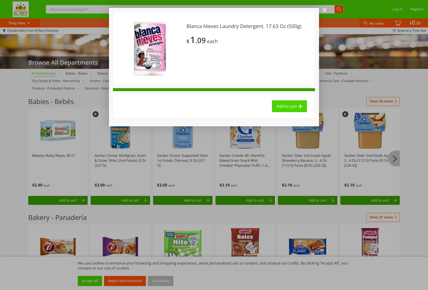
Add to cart (287, 106)
